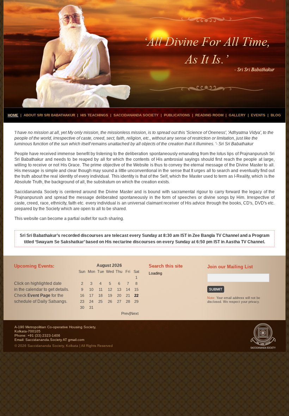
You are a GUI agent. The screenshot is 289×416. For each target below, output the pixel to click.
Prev (125, 313)
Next (134, 313)
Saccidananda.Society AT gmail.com (54, 340)
